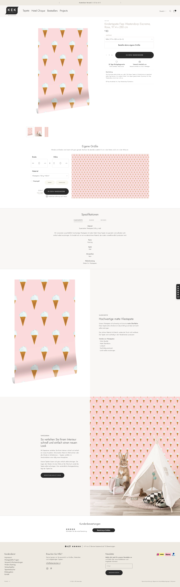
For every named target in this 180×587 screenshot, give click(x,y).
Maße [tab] (91, 220)
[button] (178, 291)
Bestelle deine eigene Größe (129, 45)
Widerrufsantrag (10, 564)
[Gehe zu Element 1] (30, 132)
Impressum (8, 557)
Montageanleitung (52, 475)
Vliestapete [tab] (78, 220)
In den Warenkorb (134, 55)
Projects (64, 10)
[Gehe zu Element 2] (38, 132)
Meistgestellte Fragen (11, 560)
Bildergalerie (8, 572)
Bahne (50, 182)
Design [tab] (103, 220)
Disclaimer (173, 581)
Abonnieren (114, 573)
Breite (34, 157)
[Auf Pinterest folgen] (51, 568)
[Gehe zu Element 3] (46, 132)
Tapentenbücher (9, 569)
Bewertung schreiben (103, 530)
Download (62, 182)
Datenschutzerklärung (147, 581)
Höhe (55, 157)
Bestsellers (52, 10)
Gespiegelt (36, 181)
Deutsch (162, 11)
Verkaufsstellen (9, 567)
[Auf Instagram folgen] (47, 568)
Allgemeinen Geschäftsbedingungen (161, 581)
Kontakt (6, 574)
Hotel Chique (38, 10)
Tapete (26, 11)
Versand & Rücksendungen (13, 562)
